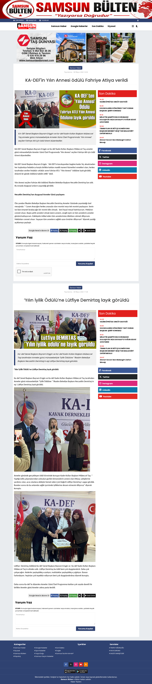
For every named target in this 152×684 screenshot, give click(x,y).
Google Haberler (79, 26)
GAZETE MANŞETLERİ (117, 653)
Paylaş (55, 230)
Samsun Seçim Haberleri (44, 656)
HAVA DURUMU (115, 651)
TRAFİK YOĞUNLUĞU (117, 648)
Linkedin (106, 170)
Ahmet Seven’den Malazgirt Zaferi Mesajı (115, 141)
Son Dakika (98, 26)
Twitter (105, 157)
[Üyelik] (138, 20)
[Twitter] (71, 664)
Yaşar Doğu (39, 653)
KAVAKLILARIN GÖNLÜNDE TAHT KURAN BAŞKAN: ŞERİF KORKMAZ (116, 109)
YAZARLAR (45, 20)
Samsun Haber (59, 26)
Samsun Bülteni (20, 653)
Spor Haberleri (40, 651)
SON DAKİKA (19, 20)
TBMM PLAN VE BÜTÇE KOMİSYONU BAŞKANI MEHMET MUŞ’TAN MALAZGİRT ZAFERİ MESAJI (117, 131)
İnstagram (107, 163)
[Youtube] (81, 664)
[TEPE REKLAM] (76, 9)
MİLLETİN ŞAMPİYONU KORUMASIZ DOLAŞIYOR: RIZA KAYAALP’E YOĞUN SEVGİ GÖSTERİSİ (118, 119)
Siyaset (112, 26)
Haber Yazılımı (76, 681)
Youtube (106, 176)
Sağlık (58, 651)
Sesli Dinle (90, 230)
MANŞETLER (32, 20)
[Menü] (133, 26)
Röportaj (17, 656)
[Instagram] (76, 664)
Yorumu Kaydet (85, 263)
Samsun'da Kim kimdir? (65, 653)
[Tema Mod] (137, 26)
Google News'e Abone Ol (39, 230)
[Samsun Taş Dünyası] (76, 47)
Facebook (106, 150)
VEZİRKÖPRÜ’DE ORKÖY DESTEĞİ (113, 102)
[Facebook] (66, 664)
